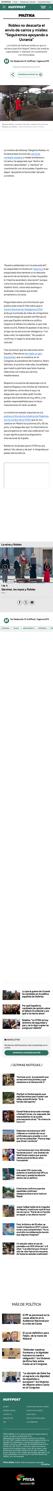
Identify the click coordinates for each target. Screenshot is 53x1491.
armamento (28, 628)
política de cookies (34, 1410)
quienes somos (9, 1410)
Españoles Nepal (44, 2)
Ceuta (15, 2)
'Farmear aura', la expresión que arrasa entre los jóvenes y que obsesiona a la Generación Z (32, 1080)
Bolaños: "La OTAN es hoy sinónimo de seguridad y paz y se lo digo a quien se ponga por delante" (35, 1024)
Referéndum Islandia (28, 2)
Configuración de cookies (37, 1407)
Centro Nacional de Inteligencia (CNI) (23, 309)
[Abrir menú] (4, 7)
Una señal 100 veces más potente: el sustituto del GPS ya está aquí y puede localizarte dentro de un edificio (32, 1174)
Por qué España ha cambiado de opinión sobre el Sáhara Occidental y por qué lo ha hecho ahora (36, 1009)
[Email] (32, 602)
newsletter (8, 1418)
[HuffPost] (12, 1399)
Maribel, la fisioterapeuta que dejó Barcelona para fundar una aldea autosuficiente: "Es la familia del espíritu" (32, 1098)
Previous (5, 566)
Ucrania (5, 628)
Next (47, 566)
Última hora (43, 7)
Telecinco (38, 269)
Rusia (16, 628)
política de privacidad (35, 1418)
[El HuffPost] (17, 7)
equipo (6, 1407)
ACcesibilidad (32, 1422)
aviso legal (31, 1414)
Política (27, 15)
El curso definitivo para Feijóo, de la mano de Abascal (36, 1335)
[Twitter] (25, 602)
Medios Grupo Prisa (26, 1483)
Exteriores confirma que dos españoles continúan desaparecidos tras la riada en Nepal (31, 1192)
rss (4, 1422)
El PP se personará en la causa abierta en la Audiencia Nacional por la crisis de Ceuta (36, 1319)
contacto (7, 1414)
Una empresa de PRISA (26, 1477)
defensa (42, 628)
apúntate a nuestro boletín (26, 1053)
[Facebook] (19, 602)
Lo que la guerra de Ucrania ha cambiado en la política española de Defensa (36, 994)
